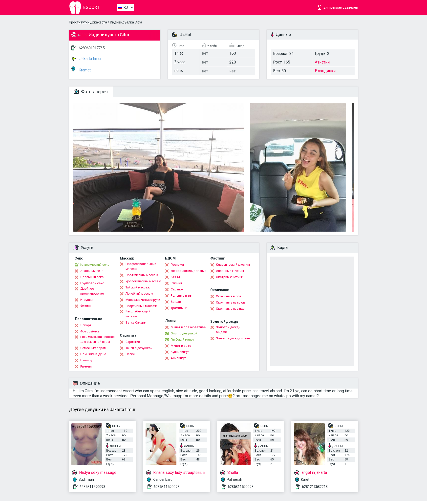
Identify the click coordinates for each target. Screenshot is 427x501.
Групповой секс (92, 283)
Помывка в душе (93, 354)
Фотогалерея (94, 91)
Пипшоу (86, 360)
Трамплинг (179, 308)
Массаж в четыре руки (143, 300)
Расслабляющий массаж (138, 313)
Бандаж (176, 302)
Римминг (86, 366)
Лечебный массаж (139, 293)
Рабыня (176, 283)
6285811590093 (92, 486)
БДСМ (175, 277)
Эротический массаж (142, 275)
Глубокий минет (182, 339)
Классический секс (94, 264)
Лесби (130, 354)
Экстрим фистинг (229, 277)
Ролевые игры (181, 295)
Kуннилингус (180, 352)
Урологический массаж (143, 281)
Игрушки (86, 300)
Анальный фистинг (230, 271)
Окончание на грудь (231, 302)
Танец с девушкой (139, 348)
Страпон (177, 289)
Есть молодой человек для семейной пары (97, 339)
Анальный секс (91, 271)
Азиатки (322, 62)
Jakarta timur (90, 58)
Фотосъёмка (89, 331)
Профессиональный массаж (141, 266)
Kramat (84, 70)
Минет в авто (181, 346)
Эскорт (85, 325)
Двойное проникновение (92, 291)
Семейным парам (93, 348)
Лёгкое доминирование (188, 271)
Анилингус (178, 358)
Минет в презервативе (188, 327)
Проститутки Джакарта (88, 22)
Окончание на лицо (230, 308)
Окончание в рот (228, 296)
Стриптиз (133, 342)
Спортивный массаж (141, 306)
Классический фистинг (233, 264)
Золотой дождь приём (233, 338)
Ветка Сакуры (136, 322)
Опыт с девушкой (184, 333)
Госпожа (177, 264)
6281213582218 (315, 486)
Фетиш (85, 306)
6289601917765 (92, 48)
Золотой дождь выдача (228, 329)
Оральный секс (92, 277)
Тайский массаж (138, 287)
